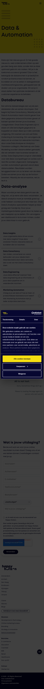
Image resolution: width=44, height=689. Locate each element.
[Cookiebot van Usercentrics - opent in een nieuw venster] (31, 313)
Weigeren (22, 374)
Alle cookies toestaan (22, 359)
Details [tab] (22, 320)
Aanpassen (20, 366)
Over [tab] (36, 320)
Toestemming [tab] (8, 320)
